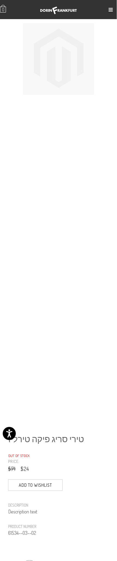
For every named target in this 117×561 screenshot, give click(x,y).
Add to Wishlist (35, 485)
